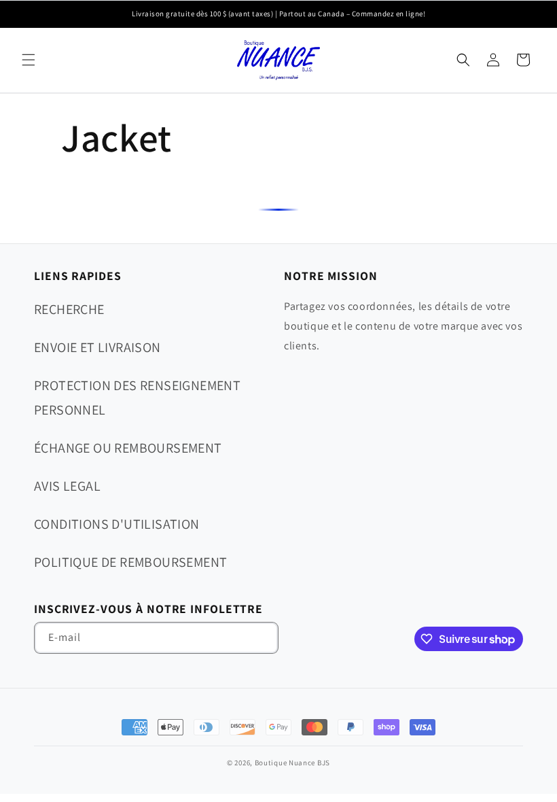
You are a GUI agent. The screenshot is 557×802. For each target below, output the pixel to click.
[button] (28, 60)
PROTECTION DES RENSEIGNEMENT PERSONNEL (137, 398)
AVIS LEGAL (67, 486)
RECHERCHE (69, 309)
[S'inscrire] (263, 638)
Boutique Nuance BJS (292, 762)
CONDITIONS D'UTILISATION (117, 524)
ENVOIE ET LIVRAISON (97, 347)
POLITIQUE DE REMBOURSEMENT (130, 562)
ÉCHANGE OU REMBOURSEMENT (128, 448)
